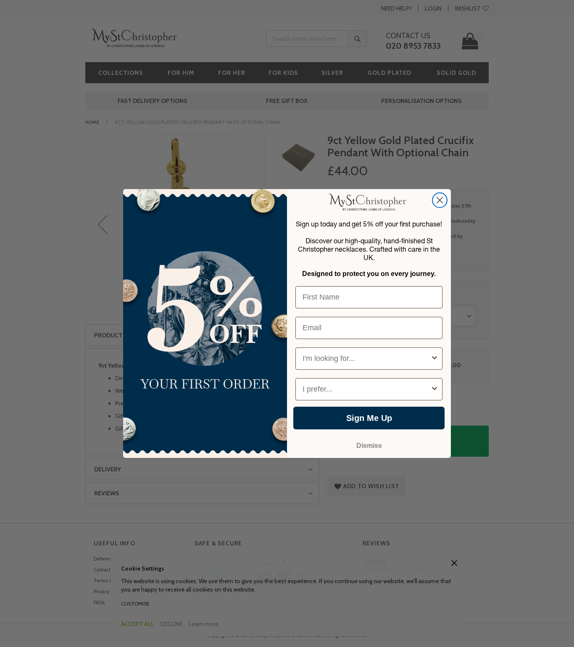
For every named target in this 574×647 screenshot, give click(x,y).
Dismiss (369, 445)
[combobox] (366, 358)
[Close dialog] (440, 200)
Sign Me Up (369, 418)
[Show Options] (434, 358)
